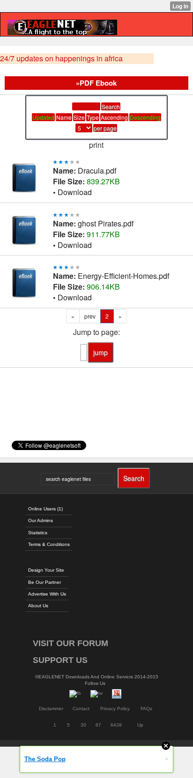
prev (90, 316)
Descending (145, 117)
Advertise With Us (47, 593)
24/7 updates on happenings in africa (61, 58)
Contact (81, 708)
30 (83, 724)
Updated (43, 117)
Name (64, 117)
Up (140, 724)
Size (79, 117)
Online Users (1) (45, 508)
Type (93, 117)
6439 (116, 724)
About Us (38, 605)
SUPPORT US (60, 660)
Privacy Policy (115, 708)
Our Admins (40, 520)
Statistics (37, 532)
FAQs (146, 708)
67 (98, 724)
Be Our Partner (44, 582)
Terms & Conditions (49, 544)
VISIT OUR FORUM (70, 643)
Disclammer (51, 708)
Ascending (114, 117)
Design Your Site (46, 570)
